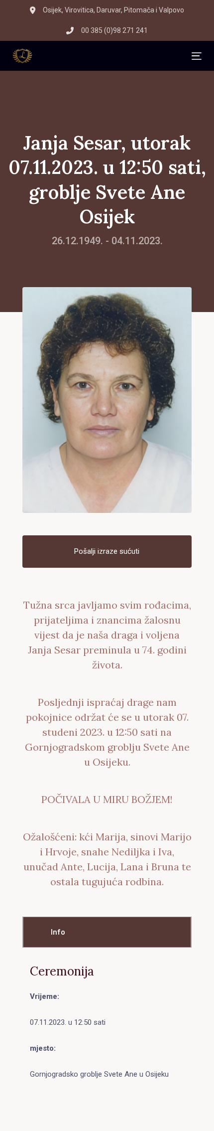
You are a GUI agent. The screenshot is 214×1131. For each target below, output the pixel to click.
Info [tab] (58, 932)
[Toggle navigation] (112, 56)
